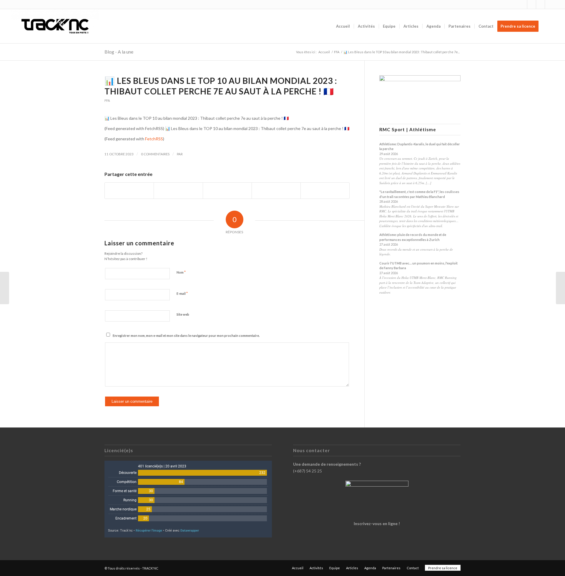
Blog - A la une (118, 51)
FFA (107, 100)
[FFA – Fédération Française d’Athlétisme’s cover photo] (4, 288)
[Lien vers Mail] (549, 4)
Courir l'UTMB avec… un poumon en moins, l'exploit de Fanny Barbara (418, 265)
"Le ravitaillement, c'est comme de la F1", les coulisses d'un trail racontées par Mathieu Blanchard (419, 194)
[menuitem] (343, 26)
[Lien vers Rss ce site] (540, 4)
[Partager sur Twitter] (178, 191)
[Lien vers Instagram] (523, 4)
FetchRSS (154, 138)
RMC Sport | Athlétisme (407, 129)
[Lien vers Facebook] (531, 4)
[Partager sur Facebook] (129, 191)
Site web (183, 314)
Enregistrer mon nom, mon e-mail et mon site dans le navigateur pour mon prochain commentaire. (186, 335)
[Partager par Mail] (325, 191)
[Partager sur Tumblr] (276, 191)
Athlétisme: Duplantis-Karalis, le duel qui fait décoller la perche (419, 146)
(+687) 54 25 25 (307, 470)
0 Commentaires (155, 154)
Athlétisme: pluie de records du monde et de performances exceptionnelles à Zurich (412, 237)
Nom (181, 272)
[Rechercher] (548, 26)
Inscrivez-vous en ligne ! (377, 523)
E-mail (182, 293)
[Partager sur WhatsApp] (227, 191)
